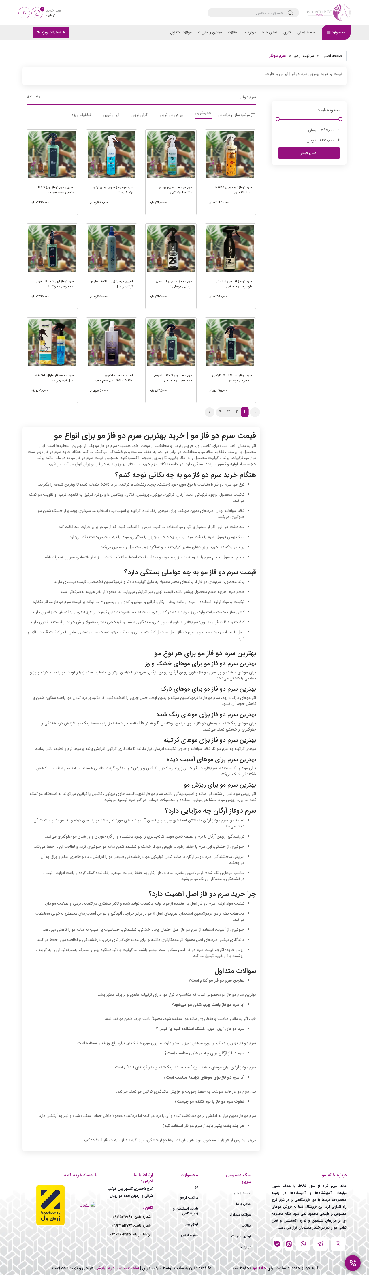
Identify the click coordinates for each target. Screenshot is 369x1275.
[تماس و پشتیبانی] (353, 1263)
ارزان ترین (111, 115)
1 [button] (245, 411)
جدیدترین (203, 113)
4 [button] (220, 412)
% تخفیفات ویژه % (51, 32)
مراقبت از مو (304, 56)
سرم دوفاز (277, 56)
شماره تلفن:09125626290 (132, 1217)
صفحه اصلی (332, 56)
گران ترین (139, 115)
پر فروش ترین (171, 115)
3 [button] (228, 412)
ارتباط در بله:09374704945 (130, 1234)
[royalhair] (277, 1244)
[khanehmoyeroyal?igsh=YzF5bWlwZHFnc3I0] (338, 1244)
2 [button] (237, 412)
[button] (255, 412)
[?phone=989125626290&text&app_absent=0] (303, 1244)
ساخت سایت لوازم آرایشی (116, 1268)
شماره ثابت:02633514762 (131, 1225)
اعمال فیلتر (309, 153)
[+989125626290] (320, 1244)
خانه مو (259, 1268)
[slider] (278, 119)
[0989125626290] (289, 1244)
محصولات (338, 32)
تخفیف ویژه (81, 115)
